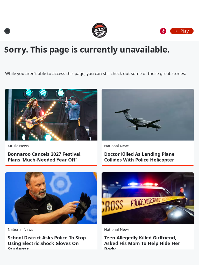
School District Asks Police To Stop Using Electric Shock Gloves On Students (47, 243)
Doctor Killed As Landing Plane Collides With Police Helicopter (139, 157)
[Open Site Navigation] (7, 31)
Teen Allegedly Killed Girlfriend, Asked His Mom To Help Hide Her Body (142, 243)
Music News (18, 145)
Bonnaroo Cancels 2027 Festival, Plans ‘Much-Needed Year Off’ (45, 157)
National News (117, 145)
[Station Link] (99, 31)
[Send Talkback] (163, 31)
